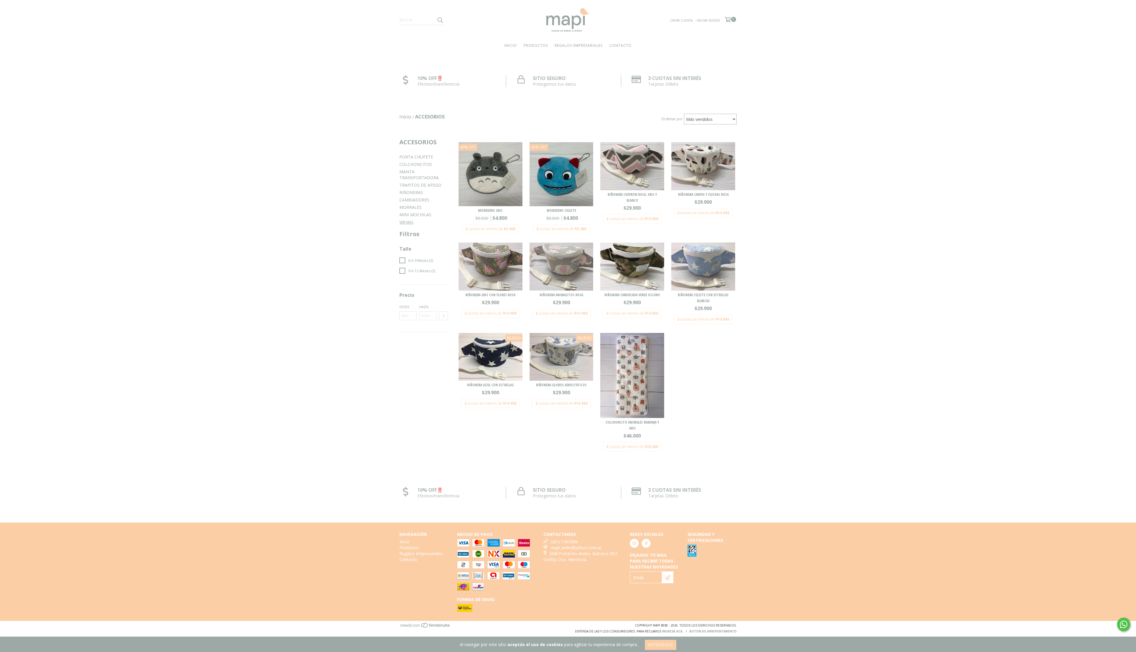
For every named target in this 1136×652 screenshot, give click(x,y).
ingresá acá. (672, 631)
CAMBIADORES (414, 200)
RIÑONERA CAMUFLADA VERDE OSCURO (632, 294)
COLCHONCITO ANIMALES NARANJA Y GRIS (632, 425)
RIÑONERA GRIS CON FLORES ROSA (490, 294)
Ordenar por (672, 118)
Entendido (660, 644)
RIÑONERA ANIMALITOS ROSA (561, 294)
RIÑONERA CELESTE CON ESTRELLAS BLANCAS (703, 297)
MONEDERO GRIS (490, 210)
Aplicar (443, 315)
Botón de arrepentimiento (713, 631)
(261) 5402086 (564, 541)
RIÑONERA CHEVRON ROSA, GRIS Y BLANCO (632, 197)
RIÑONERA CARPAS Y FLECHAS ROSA (703, 194)
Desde (404, 307)
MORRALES (410, 207)
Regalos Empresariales (579, 45)
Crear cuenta (681, 20)
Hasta (423, 307)
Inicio (510, 45)
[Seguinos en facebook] (646, 543)
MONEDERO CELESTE (561, 210)
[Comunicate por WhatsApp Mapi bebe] (1123, 624)
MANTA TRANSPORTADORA (419, 174)
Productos (536, 45)
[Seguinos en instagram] (634, 543)
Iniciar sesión (708, 20)
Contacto (620, 45)
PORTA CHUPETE (416, 157)
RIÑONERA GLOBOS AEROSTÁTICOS (561, 384)
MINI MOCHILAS (415, 214)
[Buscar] (440, 20)
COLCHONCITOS (415, 164)
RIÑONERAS (411, 192)
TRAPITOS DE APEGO (420, 185)
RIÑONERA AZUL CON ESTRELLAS (490, 384)
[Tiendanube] (425, 627)
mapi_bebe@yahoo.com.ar (576, 547)
